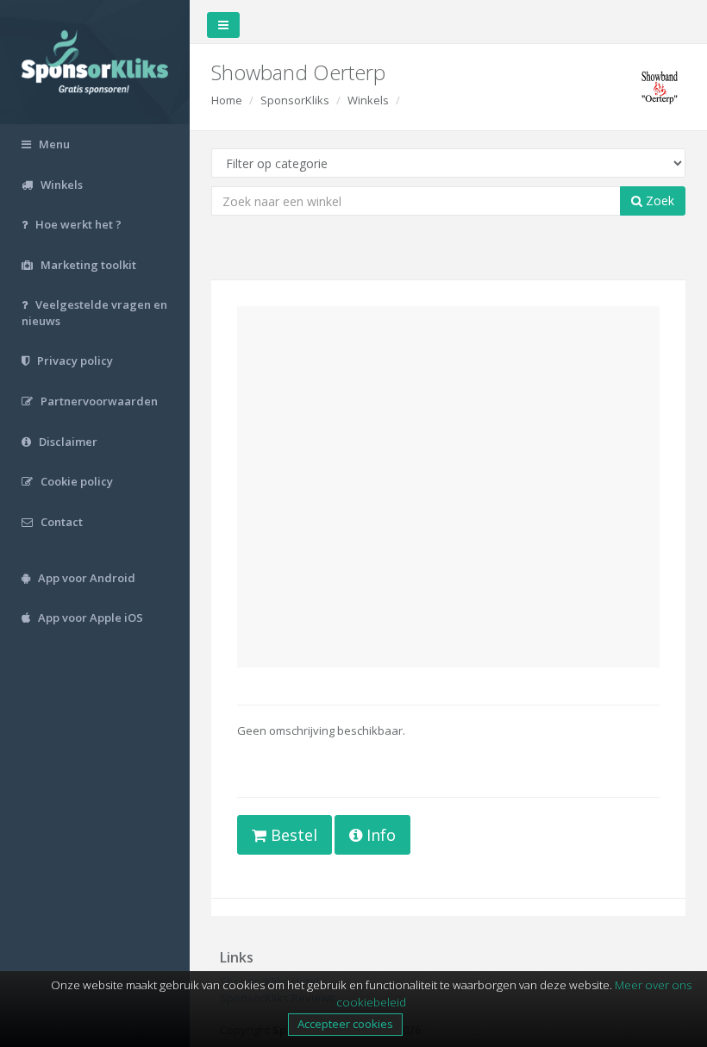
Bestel (291, 834)
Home (226, 100)
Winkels (368, 100)
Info (379, 834)
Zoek (658, 200)
